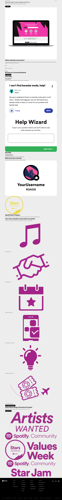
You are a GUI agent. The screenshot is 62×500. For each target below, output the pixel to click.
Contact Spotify (32, 488)
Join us (8, 6)
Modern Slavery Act (36, 498)
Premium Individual (42, 482)
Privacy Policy (14, 498)
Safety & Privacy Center (8, 498)
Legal (3, 498)
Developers (23, 484)
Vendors (23, 490)
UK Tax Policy (42, 498)
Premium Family (41, 486)
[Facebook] (59, 481)
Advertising (23, 486)
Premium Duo (41, 484)
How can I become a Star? (10, 405)
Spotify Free (41, 490)
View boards (8, 74)
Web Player (32, 484)
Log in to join (8, 410)
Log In (56, 0)
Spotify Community (7, 0)
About (14, 482)
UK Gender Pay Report (48, 498)
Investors (23, 488)
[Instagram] (53, 481)
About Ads (25, 498)
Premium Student (41, 488)
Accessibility (30, 498)
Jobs (14, 484)
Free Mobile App (33, 486)
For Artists (23, 482)
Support (31, 482)
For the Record (15, 486)
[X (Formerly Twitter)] (56, 481)
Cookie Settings (20, 498)
